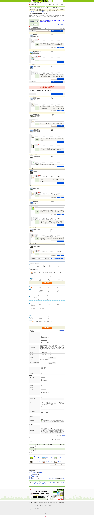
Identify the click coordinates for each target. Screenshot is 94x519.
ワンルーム (31, 265)
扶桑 (31, 472)
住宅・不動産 (62, 482)
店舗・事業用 (54, 482)
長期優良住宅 (58, 316)
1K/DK (38, 265)
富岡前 (32, 474)
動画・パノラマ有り (50, 318)
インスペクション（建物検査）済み (52, 311)
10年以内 (47, 272)
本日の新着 (37, 321)
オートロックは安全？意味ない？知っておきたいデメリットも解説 (37, 462)
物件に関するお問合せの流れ (52, 502)
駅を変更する (36, 21)
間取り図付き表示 (47, 28)
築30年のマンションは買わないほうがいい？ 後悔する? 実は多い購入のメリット (49, 458)
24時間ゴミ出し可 (32, 305)
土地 (48, 482)
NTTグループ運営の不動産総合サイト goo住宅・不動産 (35, 2)
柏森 (30, 472)
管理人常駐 (58, 304)
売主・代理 (31, 316)
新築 (35, 272)
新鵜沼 (42, 472)
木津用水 (34, 472)
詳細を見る (60, 47)
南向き (48, 279)
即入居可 (40, 280)
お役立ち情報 (30, 509)
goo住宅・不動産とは (36, 502)
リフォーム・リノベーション (60, 280)
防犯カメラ (49, 299)
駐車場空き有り (54, 478)
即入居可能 (50, 478)
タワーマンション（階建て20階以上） (32, 308)
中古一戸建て (45, 482)
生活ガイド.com (63, 435)
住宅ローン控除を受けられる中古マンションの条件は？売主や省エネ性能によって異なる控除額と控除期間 (37, 458)
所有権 (31, 304)
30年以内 (32, 273)
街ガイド (50, 509)
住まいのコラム (53, 509)
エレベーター (58, 279)
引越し (36, 509)
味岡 (30, 476)
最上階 (48, 287)
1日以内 (41, 321)
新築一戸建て (41, 482)
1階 (30, 287)
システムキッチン (41, 290)
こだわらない (32, 321)
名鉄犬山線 (30, 471)
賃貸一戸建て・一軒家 (41, 505)
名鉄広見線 (30, 473)
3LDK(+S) (45, 266)
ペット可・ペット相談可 (45, 478)
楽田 (34, 476)
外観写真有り (40, 318)
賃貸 (50, 482)
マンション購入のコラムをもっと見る (57, 464)
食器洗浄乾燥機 (32, 291)
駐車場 (47, 505)
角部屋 (31, 280)
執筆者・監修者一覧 (57, 509)
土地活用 (38, 508)
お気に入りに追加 (47, 30)
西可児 (36, 474)
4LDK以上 (58, 266)
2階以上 (31, 279)
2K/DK (51, 265)
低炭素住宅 (49, 316)
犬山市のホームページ (62, 330)
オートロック (32, 299)
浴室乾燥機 (49, 291)
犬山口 (36, 472)
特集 (34, 509)
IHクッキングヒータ (50, 290)
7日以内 (48, 321)
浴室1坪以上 (58, 291)
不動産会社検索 (39, 483)
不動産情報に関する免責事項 (61, 502)
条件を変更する (34, 24)
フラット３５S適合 (41, 316)
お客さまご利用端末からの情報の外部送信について (44, 502)
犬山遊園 (40, 472)
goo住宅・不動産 (30, 502)
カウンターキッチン (32, 290)
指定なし (32, 272)
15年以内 (51, 272)
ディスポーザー (58, 290)
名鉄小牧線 (30, 475)
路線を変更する (32, 21)
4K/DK (51, 266)
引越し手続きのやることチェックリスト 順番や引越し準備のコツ (61, 462)
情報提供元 (57, 502)
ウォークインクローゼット (33, 297)
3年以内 (39, 272)
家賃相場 (43, 483)
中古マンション (36, 482)
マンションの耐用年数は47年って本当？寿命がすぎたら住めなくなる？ (49, 462)
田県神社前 (32, 476)
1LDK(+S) (45, 265)
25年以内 (60, 272)
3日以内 (45, 321)
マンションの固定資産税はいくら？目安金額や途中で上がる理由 (61, 458)
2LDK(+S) (58, 265)
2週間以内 (52, 321)
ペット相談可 (49, 280)
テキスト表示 (35, 28)
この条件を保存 (61, 24)
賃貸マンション (45, 505)
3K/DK (38, 266)
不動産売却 (35, 508)
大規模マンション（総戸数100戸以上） (41, 308)
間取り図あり (30, 478)
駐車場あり (40, 279)
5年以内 (43, 272)
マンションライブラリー (33, 483)
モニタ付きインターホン (42, 299)
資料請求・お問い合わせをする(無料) (57, 30)
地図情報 (61, 509)
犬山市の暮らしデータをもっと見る (57, 439)
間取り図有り (32, 318)
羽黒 (36, 476)
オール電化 (40, 291)
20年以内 (55, 272)
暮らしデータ (46, 483)
